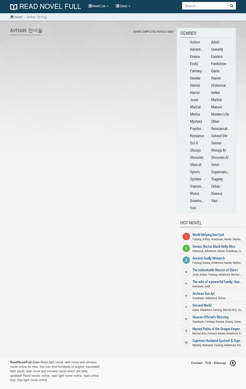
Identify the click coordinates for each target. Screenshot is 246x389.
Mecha (195, 114)
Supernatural (221, 171)
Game (215, 70)
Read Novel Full (49, 6)
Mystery (196, 121)
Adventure (197, 49)
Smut (215, 164)
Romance (197, 135)
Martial (216, 99)
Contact (196, 362)
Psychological (200, 128)
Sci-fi (194, 142)
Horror (195, 92)
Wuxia (194, 193)
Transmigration (201, 186)
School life (219, 135)
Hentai (195, 85)
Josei (194, 99)
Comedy (217, 49)
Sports (195, 171)
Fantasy (196, 70)
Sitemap (220, 362)
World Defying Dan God (208, 234)
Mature (216, 106)
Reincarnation (221, 128)
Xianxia (216, 193)
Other (215, 121)
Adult (215, 41)
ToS (208, 362)
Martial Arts (238, 274)
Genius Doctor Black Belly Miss (213, 246)
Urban (215, 186)
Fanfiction (218, 63)
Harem (216, 77)
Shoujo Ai (218, 150)
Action (195, 41)
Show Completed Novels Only (153, 31)
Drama (195, 56)
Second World (201, 305)
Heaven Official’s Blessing (210, 317)
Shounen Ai (219, 157)
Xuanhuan (197, 200)
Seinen (216, 142)
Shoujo (195, 150)
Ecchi (194, 63)
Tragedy (217, 178)
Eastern (216, 56)
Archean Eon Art (203, 293)
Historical (218, 85)
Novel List (99, 6)
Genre (123, 6)
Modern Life (220, 114)
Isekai (215, 92)
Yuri (193, 207)
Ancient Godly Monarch (208, 258)
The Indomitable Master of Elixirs (215, 269)
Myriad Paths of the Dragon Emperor (217, 328)
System (195, 178)
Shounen (196, 157)
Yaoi (214, 200)
